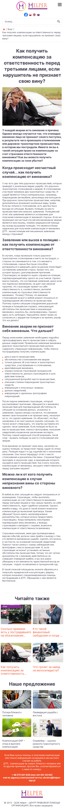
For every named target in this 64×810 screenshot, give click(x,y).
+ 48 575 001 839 (20, 774)
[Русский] (38, 14)
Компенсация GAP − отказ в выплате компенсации (13, 743)
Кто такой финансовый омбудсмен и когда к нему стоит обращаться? (47, 635)
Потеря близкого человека (12, 714)
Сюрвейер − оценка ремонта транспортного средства (46, 743)
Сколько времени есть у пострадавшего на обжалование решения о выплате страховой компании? (16, 635)
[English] (34, 14)
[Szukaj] (59, 21)
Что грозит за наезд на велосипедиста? (46, 668)
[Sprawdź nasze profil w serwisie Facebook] (26, 14)
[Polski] (30, 14)
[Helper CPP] (37, 6)
